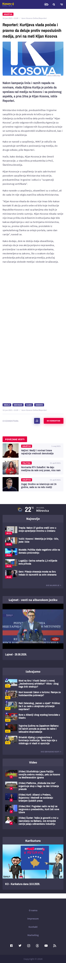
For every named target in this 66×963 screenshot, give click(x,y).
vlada (29, 405)
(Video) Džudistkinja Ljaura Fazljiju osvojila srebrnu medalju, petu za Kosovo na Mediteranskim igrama (33, 774)
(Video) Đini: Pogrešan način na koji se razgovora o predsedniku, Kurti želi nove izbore (33, 809)
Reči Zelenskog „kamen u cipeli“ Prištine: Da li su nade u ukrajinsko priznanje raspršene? (33, 706)
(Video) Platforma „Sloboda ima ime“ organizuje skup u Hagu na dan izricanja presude (33, 786)
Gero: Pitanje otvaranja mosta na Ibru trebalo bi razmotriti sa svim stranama (33, 574)
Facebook (11, 945)
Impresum (33, 918)
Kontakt (33, 926)
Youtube (46, 945)
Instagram (28, 945)
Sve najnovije (52, 585)
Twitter (20, 945)
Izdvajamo (33, 671)
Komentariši (37, 421)
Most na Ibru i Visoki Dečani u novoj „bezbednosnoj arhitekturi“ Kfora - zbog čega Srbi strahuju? (33, 683)
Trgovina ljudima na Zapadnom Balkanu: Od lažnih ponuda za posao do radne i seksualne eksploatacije (33, 728)
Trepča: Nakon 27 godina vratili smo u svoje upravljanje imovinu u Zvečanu (33, 530)
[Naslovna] (8, 4)
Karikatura (33, 841)
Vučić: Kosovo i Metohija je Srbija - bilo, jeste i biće (33, 541)
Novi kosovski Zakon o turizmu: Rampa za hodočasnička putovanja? (33, 695)
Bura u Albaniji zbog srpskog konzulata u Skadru (33, 717)
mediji (7, 405)
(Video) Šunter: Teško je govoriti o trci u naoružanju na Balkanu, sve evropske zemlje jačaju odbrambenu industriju (33, 820)
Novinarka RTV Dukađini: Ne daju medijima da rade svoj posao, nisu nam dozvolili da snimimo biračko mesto (33, 467)
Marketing (33, 935)
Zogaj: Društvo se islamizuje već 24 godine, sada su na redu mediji (33, 484)
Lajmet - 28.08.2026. (33, 632)
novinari (18, 405)
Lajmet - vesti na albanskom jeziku (33, 600)
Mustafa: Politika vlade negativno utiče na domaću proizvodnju (33, 552)
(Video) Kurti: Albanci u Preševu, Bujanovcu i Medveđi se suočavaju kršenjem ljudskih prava (33, 797)
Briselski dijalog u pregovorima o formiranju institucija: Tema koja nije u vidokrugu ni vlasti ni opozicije (33, 740)
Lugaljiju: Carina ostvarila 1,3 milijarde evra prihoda (33, 563)
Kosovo (39, 405)
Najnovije (33, 519)
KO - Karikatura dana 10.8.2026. (33, 867)
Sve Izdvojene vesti (50, 751)
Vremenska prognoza (46, 4)
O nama (33, 910)
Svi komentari (53, 421)
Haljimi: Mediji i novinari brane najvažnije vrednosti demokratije (33, 450)
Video (33, 762)
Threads (37, 945)
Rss (54, 945)
